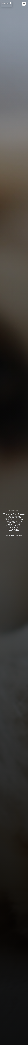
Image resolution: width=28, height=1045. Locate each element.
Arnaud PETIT (10, 535)
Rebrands (15, 510)
